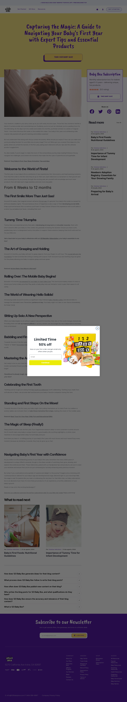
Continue (45, 362)
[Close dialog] (97, 328)
